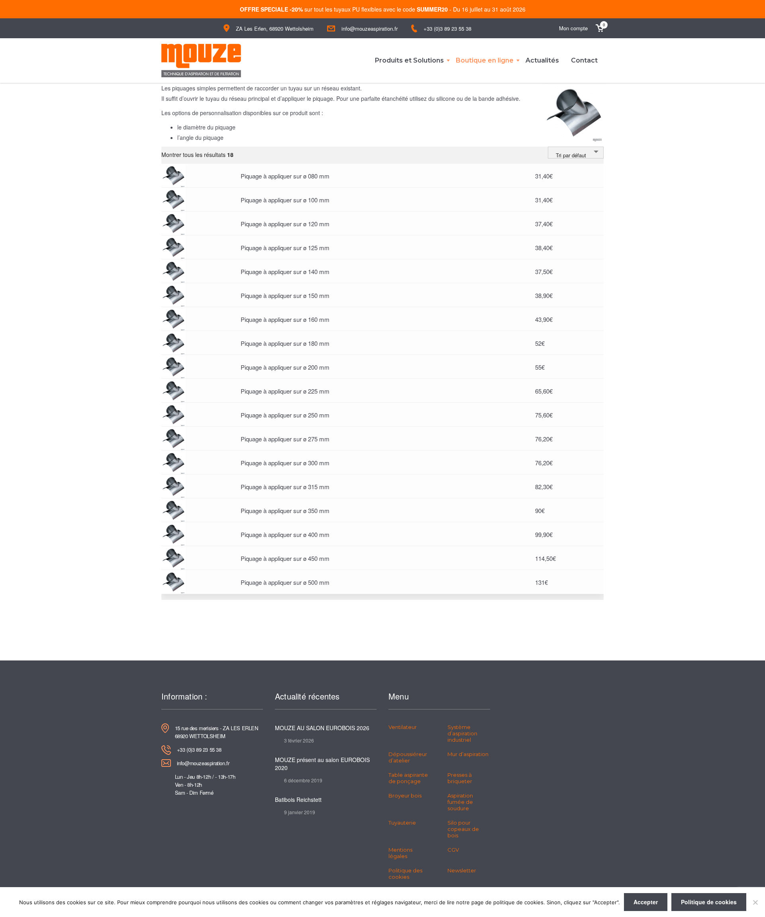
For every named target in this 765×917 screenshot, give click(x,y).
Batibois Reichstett (298, 799)
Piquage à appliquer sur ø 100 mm (285, 200)
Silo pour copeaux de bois (463, 829)
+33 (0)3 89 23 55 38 (447, 28)
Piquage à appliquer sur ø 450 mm (285, 558)
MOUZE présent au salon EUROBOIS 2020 (322, 764)
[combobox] (576, 153)
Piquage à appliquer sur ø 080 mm (285, 176)
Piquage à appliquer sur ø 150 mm (285, 295)
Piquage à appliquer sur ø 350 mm (285, 510)
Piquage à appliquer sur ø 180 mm (285, 343)
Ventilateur (402, 727)
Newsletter (461, 870)
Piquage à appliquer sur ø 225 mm (285, 391)
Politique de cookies (709, 902)
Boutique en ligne (485, 60)
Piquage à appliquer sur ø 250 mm (285, 415)
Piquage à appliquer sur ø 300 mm (285, 462)
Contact (584, 60)
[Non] (755, 902)
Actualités (542, 60)
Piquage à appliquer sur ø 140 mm (285, 271)
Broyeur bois (405, 795)
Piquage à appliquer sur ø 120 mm (285, 223)
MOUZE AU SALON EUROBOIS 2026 (322, 728)
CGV (453, 849)
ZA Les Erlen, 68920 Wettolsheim (275, 28)
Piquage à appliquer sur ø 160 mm (285, 319)
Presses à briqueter (459, 778)
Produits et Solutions (409, 60)
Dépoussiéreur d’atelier (407, 757)
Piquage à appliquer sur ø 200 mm (285, 367)
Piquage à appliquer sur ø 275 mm (285, 439)
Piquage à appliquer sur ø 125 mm (285, 247)
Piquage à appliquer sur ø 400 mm (285, 534)
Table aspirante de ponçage (408, 778)
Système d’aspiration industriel (462, 733)
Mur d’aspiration (467, 754)
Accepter (646, 902)
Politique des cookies (405, 873)
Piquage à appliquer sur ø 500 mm (285, 582)
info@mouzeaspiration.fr (369, 28)
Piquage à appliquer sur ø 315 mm (285, 486)
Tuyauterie (402, 822)
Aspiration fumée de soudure (460, 801)
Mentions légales (400, 852)
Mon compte (573, 28)
